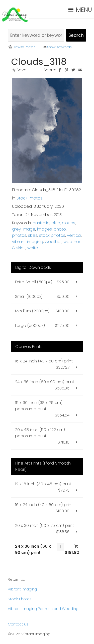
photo (60, 229)
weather (53, 242)
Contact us (18, 624)
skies (32, 235)
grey (16, 229)
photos (19, 235)
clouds (68, 223)
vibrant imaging (27, 242)
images (44, 229)
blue (55, 223)
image (29, 229)
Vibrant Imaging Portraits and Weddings (44, 608)
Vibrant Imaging (22, 589)
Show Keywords (59, 47)
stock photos (52, 235)
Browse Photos (24, 47)
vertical (74, 235)
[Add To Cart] (76, 546)
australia (41, 223)
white (32, 248)
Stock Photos (29, 198)
